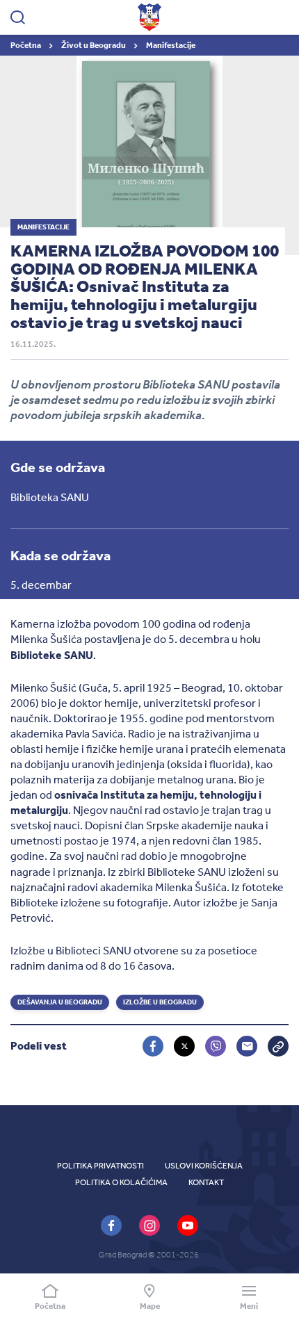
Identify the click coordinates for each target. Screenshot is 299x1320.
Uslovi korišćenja (204, 1166)
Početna (26, 45)
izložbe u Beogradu (160, 1002)
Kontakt (206, 1182)
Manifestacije (170, 45)
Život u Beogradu (94, 45)
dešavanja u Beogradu (59, 1002)
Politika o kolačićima (121, 1182)
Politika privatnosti (100, 1166)
